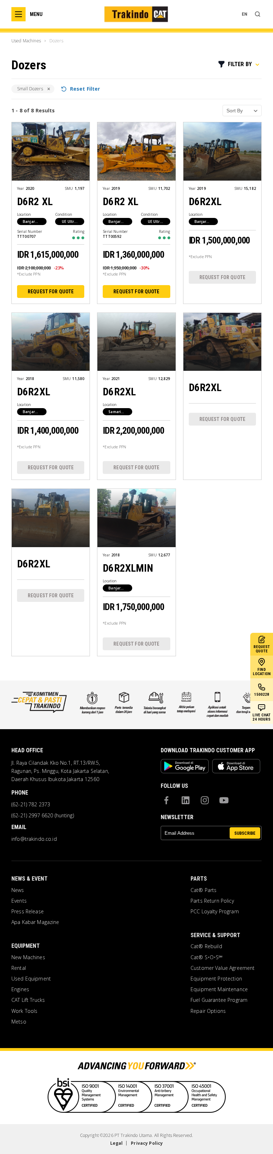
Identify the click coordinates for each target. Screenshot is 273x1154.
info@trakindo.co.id (34, 839)
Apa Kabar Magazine (35, 922)
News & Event (29, 878)
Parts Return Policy (212, 901)
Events (19, 901)
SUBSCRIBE (245, 833)
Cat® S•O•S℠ (207, 957)
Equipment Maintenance (219, 989)
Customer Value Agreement (223, 968)
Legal (116, 1143)
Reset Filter (85, 88)
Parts (199, 878)
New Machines (28, 957)
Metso (18, 1022)
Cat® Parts (203, 890)
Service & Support (215, 935)
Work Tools (24, 1011)
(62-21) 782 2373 (30, 804)
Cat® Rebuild (206, 946)
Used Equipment (31, 979)
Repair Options (208, 1011)
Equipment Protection (216, 979)
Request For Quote (51, 291)
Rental (18, 968)
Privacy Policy (147, 1143)
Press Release (27, 911)
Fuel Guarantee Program (219, 1000)
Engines (20, 989)
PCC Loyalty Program (215, 911)
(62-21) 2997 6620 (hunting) (42, 815)
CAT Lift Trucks (28, 1000)
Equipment (25, 945)
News (17, 890)
